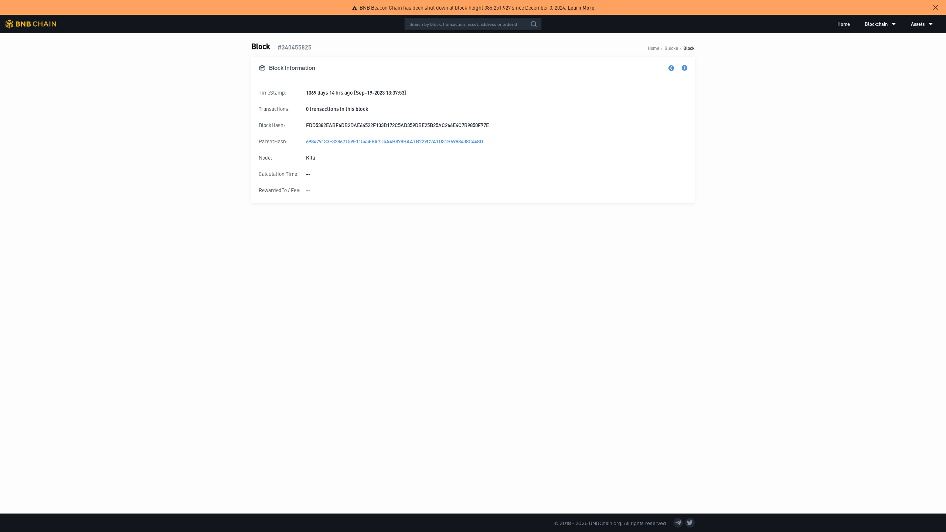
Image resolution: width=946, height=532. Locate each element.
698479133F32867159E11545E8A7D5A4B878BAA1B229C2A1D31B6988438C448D (394, 141)
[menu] (885, 24)
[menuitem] (843, 24)
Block (689, 48)
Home (843, 23)
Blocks (671, 48)
